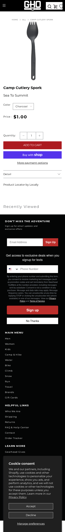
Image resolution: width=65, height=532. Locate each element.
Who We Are (12, 411)
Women (10, 344)
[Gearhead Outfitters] (32, 6)
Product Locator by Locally (20, 184)
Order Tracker (13, 438)
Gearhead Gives (15, 452)
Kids (7, 349)
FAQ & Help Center (17, 427)
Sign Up (51, 242)
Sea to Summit (15, 95)
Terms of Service (37, 301)
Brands (9, 392)
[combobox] (13, 269)
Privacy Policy (18, 497)
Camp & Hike (13, 354)
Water (9, 360)
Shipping (11, 416)
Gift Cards (11, 397)
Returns (10, 422)
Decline (31, 515)
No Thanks (32, 321)
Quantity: (9, 135)
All (24, 20)
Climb (9, 370)
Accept (31, 506)
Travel (9, 386)
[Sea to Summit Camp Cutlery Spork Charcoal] (32, 50)
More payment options (32, 162)
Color (6, 104)
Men (7, 338)
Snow (8, 376)
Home (15, 20)
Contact (10, 432)
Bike (8, 365)
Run (7, 381)
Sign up (32, 309)
